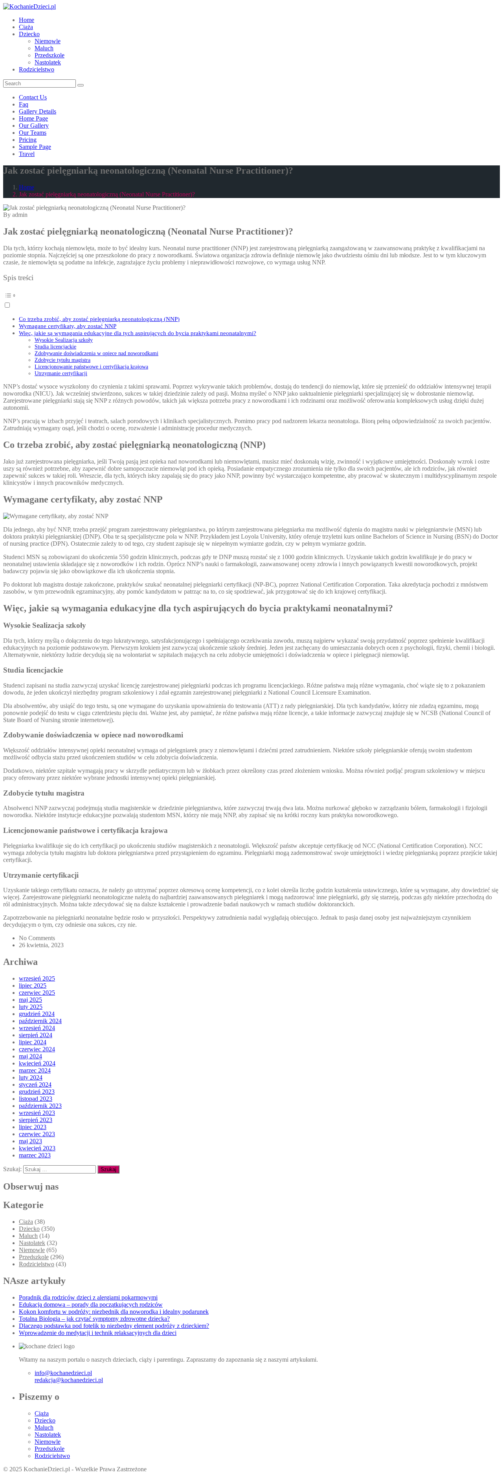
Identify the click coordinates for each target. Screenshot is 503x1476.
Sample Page (35, 146)
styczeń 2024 (35, 1084)
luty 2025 (30, 1006)
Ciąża (26, 27)
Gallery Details (37, 111)
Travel (27, 153)
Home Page (33, 118)
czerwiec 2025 (37, 992)
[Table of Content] (251, 295)
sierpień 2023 (35, 1120)
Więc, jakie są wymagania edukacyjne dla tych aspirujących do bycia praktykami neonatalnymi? (137, 333)
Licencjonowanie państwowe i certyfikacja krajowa (91, 366)
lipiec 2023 (32, 1127)
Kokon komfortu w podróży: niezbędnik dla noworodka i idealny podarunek (114, 1311)
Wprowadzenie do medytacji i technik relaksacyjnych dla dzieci (97, 1332)
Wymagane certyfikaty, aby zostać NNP (67, 326)
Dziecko (29, 34)
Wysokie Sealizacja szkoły (64, 340)
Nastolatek (48, 62)
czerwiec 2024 (37, 1049)
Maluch (44, 48)
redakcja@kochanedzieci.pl (69, 1380)
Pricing (28, 139)
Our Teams (32, 132)
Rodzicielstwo (36, 69)
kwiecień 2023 (37, 1148)
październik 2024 (40, 1021)
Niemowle (48, 41)
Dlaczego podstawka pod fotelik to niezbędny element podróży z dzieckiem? (114, 1325)
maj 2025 (30, 999)
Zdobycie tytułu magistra (62, 360)
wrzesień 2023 (37, 1112)
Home (26, 20)
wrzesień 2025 (37, 978)
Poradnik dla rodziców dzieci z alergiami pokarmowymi (88, 1297)
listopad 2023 (35, 1098)
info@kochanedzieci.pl (63, 1373)
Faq (23, 104)
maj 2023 (30, 1141)
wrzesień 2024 (37, 1028)
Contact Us (33, 97)
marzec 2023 (35, 1155)
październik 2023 (40, 1105)
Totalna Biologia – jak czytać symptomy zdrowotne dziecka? (94, 1318)
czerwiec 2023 (37, 1134)
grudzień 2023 (37, 1091)
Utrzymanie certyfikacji (61, 373)
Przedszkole (49, 55)
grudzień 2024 (37, 1013)
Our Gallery (34, 125)
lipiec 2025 (32, 985)
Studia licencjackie (55, 346)
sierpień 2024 (35, 1035)
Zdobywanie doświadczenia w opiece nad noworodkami (96, 353)
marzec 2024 (35, 1070)
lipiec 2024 (32, 1042)
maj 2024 (30, 1056)
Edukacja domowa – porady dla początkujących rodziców (91, 1304)
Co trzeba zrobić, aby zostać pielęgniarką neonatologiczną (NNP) (99, 318)
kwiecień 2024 (37, 1063)
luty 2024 (30, 1077)
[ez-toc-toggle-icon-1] (251, 299)
